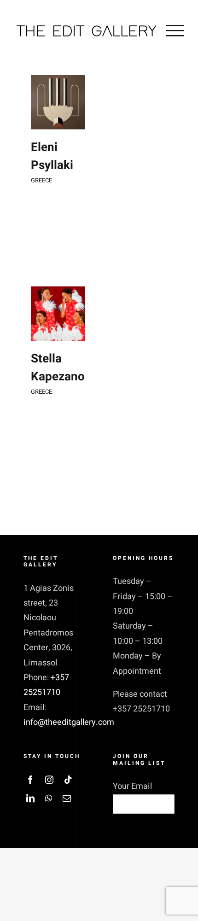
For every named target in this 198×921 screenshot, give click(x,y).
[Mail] (67, 798)
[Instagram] (49, 780)
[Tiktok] (68, 780)
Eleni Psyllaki (52, 156)
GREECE (41, 180)
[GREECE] (58, 102)
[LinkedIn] (30, 798)
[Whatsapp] (48, 798)
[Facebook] (30, 780)
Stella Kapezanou (61, 367)
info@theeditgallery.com (68, 722)
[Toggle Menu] (175, 30)
